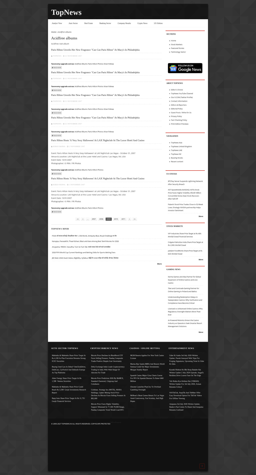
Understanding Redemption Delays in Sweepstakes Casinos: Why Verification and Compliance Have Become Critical (185, 300)
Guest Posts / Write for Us (181, 112)
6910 (116, 219)
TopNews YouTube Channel (182, 93)
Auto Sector (73, 23)
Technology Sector (178, 52)
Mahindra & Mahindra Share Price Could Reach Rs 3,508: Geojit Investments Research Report (69, 390)
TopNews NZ (176, 154)
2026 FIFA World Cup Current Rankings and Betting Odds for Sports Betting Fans (83, 252)
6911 (123, 219)
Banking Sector (105, 23)
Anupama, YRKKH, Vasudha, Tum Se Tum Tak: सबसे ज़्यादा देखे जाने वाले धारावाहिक (81, 247)
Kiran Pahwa (109, 64)
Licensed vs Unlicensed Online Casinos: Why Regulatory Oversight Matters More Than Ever (185, 311)
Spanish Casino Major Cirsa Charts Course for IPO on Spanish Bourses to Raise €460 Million (146, 378)
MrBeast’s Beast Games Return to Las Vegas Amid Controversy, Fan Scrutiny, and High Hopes (147, 398)
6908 (101, 219)
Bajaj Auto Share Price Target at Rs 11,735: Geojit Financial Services (68, 399)
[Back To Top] (202, 466)
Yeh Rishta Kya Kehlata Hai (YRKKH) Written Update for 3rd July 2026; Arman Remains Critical (185, 384)
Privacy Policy (176, 116)
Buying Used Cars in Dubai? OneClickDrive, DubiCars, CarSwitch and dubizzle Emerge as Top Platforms (69, 370)
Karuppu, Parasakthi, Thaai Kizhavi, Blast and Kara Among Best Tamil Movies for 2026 (85, 241)
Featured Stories (177, 48)
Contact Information (179, 101)
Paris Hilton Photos (95, 64)
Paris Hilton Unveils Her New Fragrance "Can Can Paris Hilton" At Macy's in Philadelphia (95, 49)
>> (135, 219)
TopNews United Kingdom (181, 146)
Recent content (177, 161)
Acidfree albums (81, 64)
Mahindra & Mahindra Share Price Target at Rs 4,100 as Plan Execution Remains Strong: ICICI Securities (69, 358)
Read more (57, 67)
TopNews (66, 12)
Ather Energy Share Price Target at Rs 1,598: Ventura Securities (66, 379)
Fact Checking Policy (179, 120)
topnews (57, 56)
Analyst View (57, 23)
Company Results (124, 23)
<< (78, 219)
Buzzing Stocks (177, 158)
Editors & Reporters (179, 105)
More (159, 264)
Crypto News (142, 23)
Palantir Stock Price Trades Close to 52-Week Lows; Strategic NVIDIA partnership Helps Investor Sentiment (185, 207)
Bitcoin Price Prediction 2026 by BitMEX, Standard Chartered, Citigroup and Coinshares (107, 381)
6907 (94, 219)
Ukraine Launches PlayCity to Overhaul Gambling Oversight (145, 388)
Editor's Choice (177, 90)
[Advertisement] (128, 444)
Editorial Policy (177, 108)
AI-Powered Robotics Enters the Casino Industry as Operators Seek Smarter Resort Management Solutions (185, 323)
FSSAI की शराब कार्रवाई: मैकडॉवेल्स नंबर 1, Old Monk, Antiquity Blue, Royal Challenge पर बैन (84, 236)
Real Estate (88, 23)
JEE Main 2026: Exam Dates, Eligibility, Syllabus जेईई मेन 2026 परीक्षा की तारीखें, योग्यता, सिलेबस (85, 258)
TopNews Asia (176, 142)
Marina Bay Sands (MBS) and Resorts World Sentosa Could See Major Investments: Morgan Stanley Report (147, 367)
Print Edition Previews (179, 124)
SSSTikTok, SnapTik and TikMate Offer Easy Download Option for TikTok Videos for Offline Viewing (185, 395)
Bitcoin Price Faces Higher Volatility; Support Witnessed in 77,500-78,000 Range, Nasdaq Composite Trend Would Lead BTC (108, 407)
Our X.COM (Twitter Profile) (182, 97)
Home (53, 32)
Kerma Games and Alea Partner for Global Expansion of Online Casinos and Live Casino (184, 280)
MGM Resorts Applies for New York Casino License (147, 356)
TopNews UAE (176, 150)
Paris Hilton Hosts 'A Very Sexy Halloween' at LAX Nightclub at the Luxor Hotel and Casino (97, 140)
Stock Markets (176, 44)
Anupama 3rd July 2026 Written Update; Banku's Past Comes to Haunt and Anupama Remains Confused (186, 407)
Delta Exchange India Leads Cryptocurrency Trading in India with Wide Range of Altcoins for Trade (108, 370)
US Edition (158, 23)
